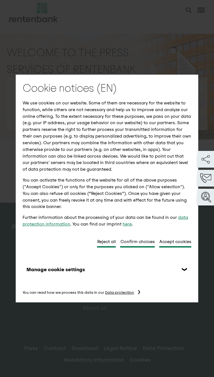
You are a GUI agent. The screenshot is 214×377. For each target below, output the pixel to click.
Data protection (119, 292)
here (127, 224)
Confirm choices (137, 241)
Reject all (106, 241)
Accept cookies (175, 241)
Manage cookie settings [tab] (55, 269)
